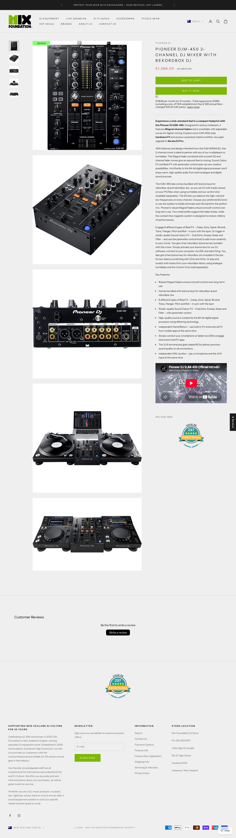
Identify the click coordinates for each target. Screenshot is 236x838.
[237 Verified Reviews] (191, 449)
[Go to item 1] (14, 46)
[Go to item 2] (14, 58)
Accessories (125, 18)
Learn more (193, 107)
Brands (66, 24)
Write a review (118, 632)
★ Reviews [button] (233, 422)
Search (138, 733)
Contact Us (141, 738)
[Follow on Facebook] (10, 815)
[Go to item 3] (14, 71)
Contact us (107, 24)
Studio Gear (151, 18)
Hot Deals (46, 24)
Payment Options (144, 744)
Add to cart (191, 80)
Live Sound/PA (76, 18)
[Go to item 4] (14, 83)
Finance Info (141, 750)
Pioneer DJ (163, 43)
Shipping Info (142, 761)
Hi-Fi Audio (102, 18)
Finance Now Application (148, 756)
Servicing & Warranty (146, 767)
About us (85, 24)
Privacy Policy (142, 773)
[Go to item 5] (14, 94)
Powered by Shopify (121, 827)
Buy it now (191, 90)
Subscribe (88, 757)
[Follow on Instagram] (19, 815)
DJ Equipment (49, 18)
